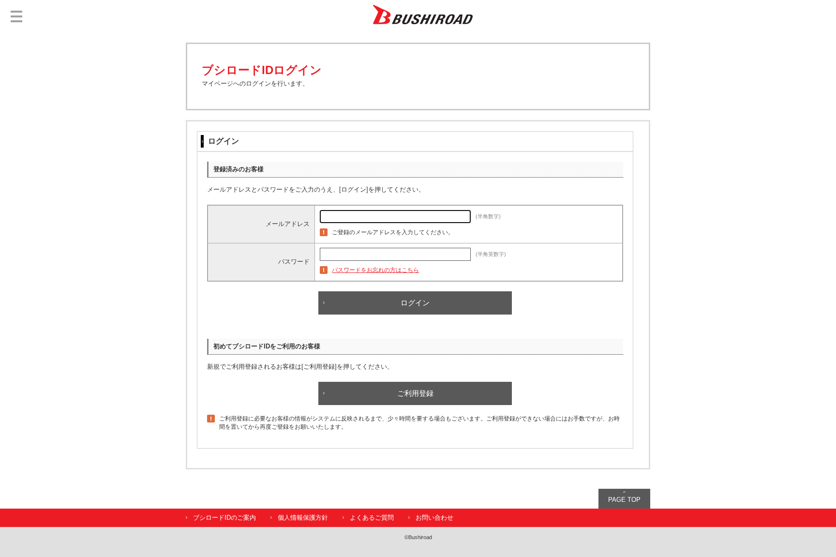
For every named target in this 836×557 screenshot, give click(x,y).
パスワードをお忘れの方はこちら (375, 270)
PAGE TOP (624, 499)
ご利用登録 (415, 393)
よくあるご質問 (372, 517)
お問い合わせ (434, 517)
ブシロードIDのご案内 (224, 517)
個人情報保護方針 (303, 517)
